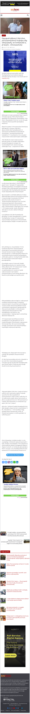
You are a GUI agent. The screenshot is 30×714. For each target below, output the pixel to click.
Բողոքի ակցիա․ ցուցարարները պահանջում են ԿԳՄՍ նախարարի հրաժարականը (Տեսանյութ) (17, 534)
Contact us (8, 710)
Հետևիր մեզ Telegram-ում (15, 454)
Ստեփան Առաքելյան (16, 49)
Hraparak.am (5, 78)
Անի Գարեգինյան (7, 49)
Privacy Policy (23, 710)
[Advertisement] (15, 234)
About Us (2, 710)
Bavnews (13, 47)
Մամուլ (3, 35)
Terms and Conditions (15, 710)
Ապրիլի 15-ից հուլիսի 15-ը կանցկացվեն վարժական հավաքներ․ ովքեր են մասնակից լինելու (12, 541)
